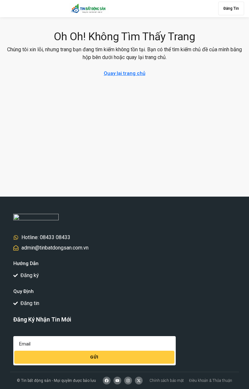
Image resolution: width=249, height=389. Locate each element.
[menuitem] (164, 8)
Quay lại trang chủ (124, 73)
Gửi (94, 357)
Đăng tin (231, 8)
